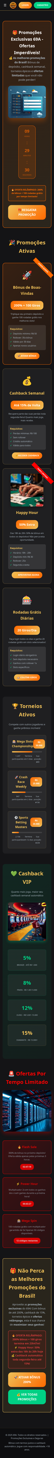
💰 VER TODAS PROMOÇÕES (27, 1396)
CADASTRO (42, 5)
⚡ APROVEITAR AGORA (27, 574)
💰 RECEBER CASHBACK (27, 455)
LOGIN (25, 5)
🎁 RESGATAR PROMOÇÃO (27, 212)
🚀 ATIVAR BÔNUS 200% (27, 1379)
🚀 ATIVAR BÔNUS (27, 355)
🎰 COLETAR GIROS (27, 677)
